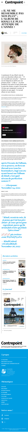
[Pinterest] (12, 38)
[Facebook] (6, 38)
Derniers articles (10, 256)
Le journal (7, 289)
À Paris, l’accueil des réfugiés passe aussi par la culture (9, 262)
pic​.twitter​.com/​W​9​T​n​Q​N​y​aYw (11, 236)
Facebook (6, 415)
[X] (9, 38)
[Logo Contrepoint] (14, 2)
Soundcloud (3, 107)
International (6, 269)
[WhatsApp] (15, 38)
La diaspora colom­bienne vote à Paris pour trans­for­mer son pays (9, 272)
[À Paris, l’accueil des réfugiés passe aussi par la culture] (22, 263)
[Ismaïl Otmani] (2, 33)
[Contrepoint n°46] (14, 312)
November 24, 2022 (10, 187)
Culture (24, 33)
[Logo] (9, 372)
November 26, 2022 (10, 246)
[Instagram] (2, 419)
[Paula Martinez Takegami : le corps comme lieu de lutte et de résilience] (22, 282)
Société (4, 260)
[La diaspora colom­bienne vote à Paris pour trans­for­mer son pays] (22, 273)
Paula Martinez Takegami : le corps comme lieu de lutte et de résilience (9, 281)
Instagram (6, 418)
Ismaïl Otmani (5, 33)
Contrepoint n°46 (6, 293)
